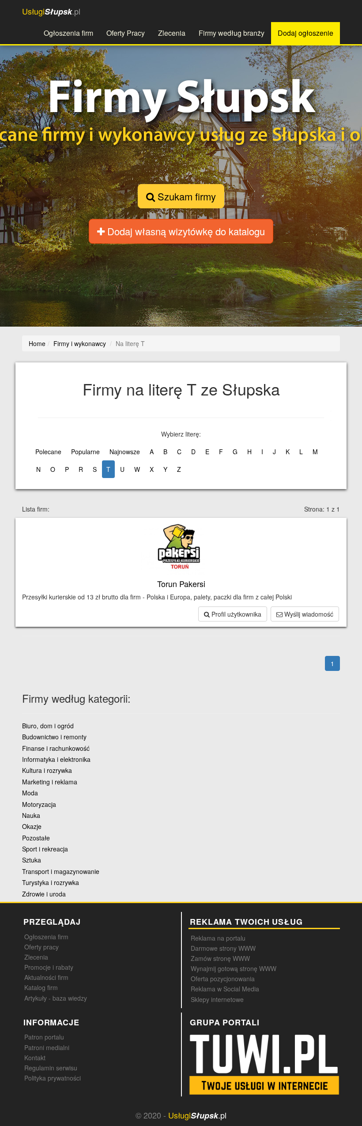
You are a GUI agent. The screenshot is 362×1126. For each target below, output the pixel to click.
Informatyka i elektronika (56, 759)
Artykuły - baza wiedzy (55, 998)
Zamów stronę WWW (220, 958)
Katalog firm (41, 987)
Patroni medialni (46, 1047)
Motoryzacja (39, 804)
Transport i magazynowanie (60, 871)
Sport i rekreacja (45, 848)
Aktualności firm (46, 977)
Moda (30, 792)
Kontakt (34, 1057)
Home (37, 343)
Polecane (48, 451)
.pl (51, 11)
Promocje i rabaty (48, 967)
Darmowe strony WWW (223, 948)
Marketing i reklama (49, 781)
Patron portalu (44, 1036)
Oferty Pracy (125, 33)
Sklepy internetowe (217, 999)
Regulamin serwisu (50, 1067)
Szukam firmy (185, 196)
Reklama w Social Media (225, 988)
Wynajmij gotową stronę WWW (233, 968)
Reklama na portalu (218, 938)
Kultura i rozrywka (47, 770)
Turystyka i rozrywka (50, 882)
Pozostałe (36, 837)
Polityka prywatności (52, 1077)
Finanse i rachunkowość (56, 748)
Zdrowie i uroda (44, 893)
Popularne (85, 451)
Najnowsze (124, 451)
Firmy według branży (231, 33)
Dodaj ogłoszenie (305, 33)
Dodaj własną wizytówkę (185, 231)
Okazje (31, 826)
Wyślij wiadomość (308, 614)
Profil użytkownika (235, 614)
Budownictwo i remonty (54, 736)
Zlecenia (171, 33)
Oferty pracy (41, 946)
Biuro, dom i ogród (48, 725)
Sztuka (31, 859)
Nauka (31, 815)
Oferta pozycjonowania (223, 978)
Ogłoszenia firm (68, 33)
